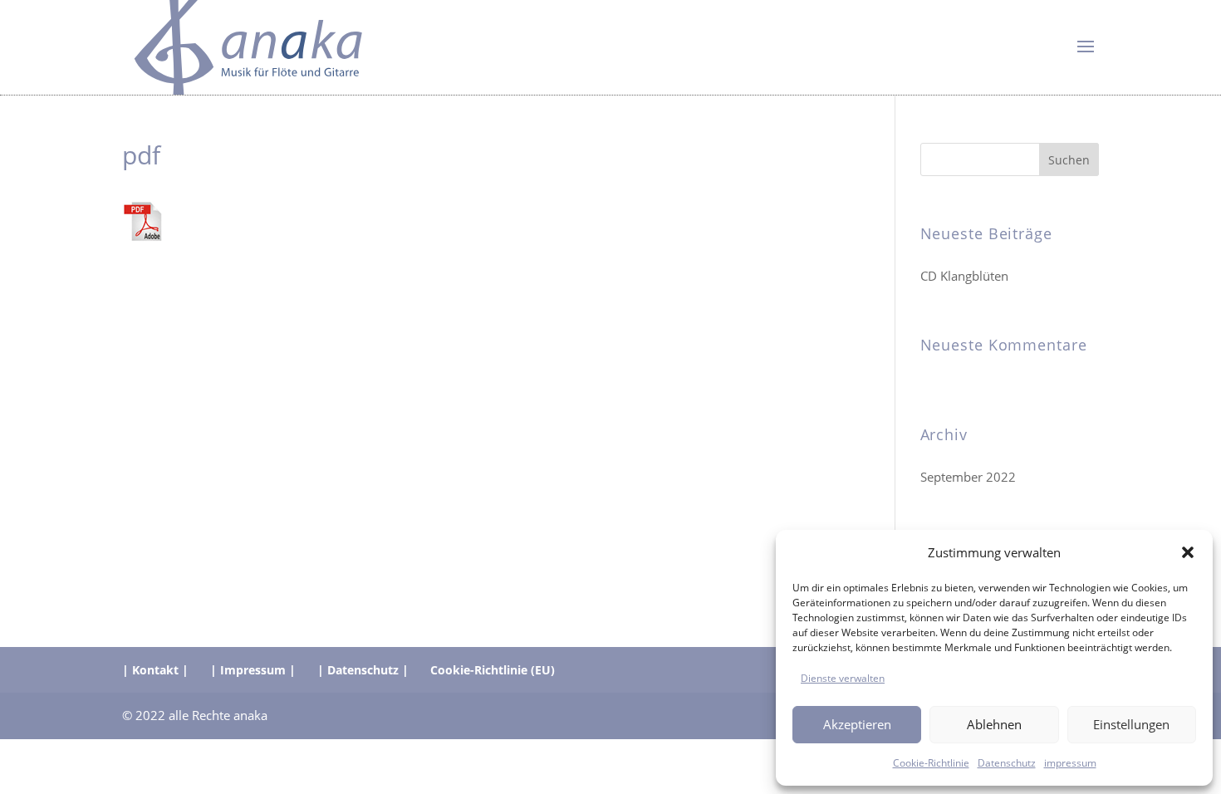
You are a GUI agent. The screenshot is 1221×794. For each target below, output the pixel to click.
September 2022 (968, 476)
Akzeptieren (857, 724)
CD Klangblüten (964, 275)
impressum (1070, 762)
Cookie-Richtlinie (931, 762)
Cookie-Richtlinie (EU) (492, 670)
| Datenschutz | (363, 670)
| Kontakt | (155, 670)
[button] (1187, 552)
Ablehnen (994, 724)
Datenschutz (1007, 762)
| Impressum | (253, 670)
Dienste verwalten (843, 677)
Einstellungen (1131, 724)
